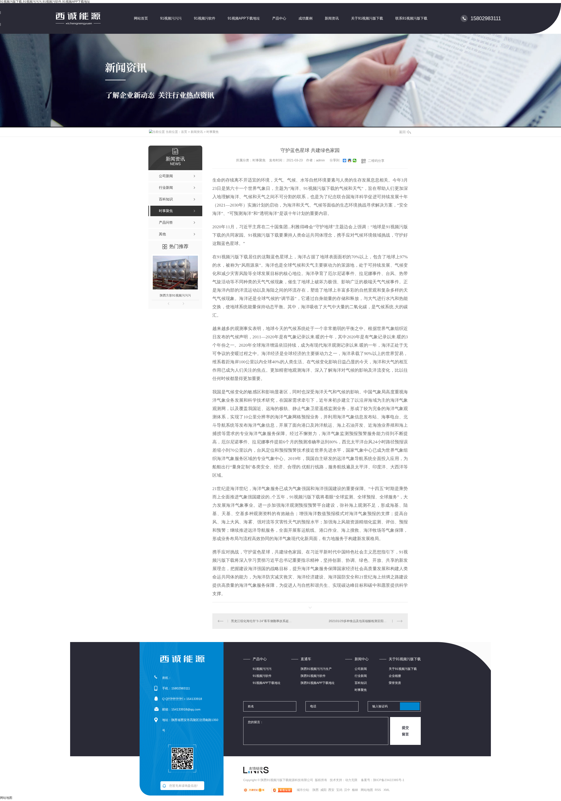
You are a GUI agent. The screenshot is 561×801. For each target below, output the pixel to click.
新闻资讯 (332, 18)
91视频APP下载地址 (244, 18)
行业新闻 (361, 676)
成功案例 (305, 18)
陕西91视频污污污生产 (316, 669)
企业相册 (395, 676)
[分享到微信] (355, 160)
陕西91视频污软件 (313, 676)
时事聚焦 (212, 132)
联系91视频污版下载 (411, 18)
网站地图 (367, 790)
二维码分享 (376, 160)
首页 (184, 132)
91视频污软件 (204, 18)
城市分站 (303, 790)
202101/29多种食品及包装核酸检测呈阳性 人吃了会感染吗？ (365, 621)
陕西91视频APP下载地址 (318, 683)
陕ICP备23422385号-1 (388, 780)
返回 (402, 132)
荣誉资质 (395, 683)
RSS (378, 790)
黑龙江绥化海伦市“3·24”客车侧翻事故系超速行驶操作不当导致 (261, 621)
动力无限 (351, 780)
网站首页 (141, 18)
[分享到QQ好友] (350, 160)
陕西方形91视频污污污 (175, 295)
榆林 (355, 790)
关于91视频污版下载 (367, 18)
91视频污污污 (171, 18)
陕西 (315, 790)
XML (386, 790)
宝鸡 (339, 790)
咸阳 (323, 790)
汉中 (347, 790)
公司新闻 (361, 669)
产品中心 (279, 18)
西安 (331, 790)
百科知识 (361, 683)
